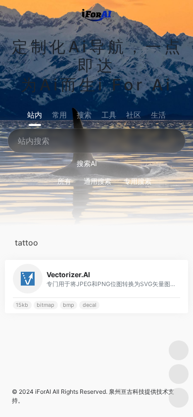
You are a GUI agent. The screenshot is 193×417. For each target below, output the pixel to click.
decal (89, 305)
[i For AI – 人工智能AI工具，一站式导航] (97, 13)
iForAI (43, 391)
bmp (68, 305)
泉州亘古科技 (127, 391)
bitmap (45, 305)
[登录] (165, 14)
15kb (22, 305)
